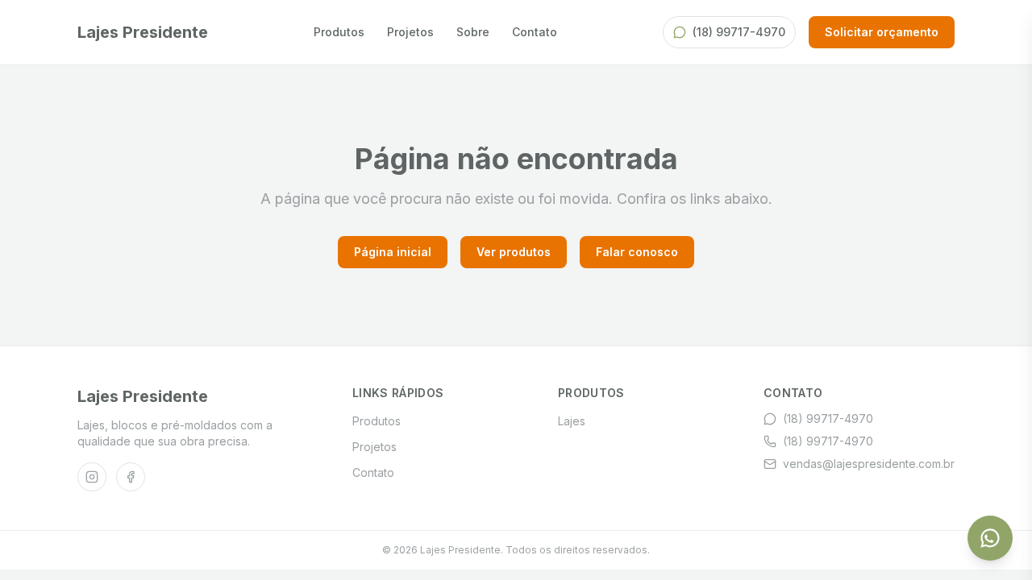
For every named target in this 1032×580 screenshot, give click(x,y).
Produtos (339, 32)
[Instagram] (91, 476)
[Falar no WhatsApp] (990, 538)
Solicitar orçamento (881, 32)
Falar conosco (637, 252)
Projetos (410, 32)
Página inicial (392, 252)
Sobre (472, 32)
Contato (534, 32)
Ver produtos (513, 252)
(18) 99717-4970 (739, 32)
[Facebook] (130, 476)
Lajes (571, 421)
